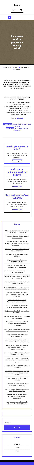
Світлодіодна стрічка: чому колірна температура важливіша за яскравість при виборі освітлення (17, 243)
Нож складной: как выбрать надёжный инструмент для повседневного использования (17, 323)
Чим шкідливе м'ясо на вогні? (17, 196)
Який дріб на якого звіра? (17, 148)
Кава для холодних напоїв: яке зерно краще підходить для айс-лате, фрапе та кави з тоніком (17, 372)
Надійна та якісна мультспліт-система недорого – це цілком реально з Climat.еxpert (17, 396)
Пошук (21, 10)
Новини (17, 447)
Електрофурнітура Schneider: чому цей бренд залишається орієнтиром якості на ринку (17, 360)
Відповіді (20, 118)
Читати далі (17, 161)
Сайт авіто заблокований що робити (17, 172)
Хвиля (17, 4)
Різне (17, 451)
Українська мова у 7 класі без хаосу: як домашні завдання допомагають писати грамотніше (17, 294)
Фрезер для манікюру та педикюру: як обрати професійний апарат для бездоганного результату (17, 347)
